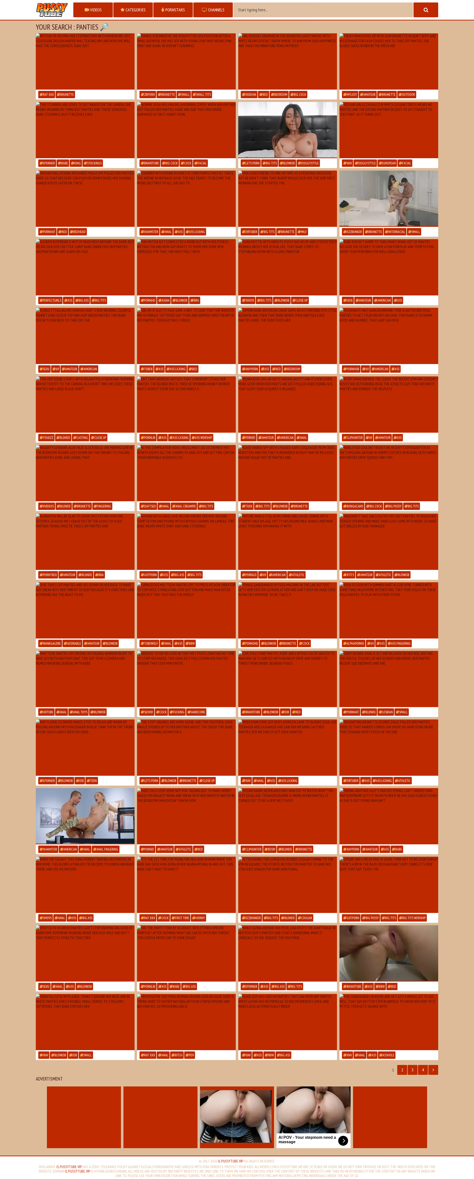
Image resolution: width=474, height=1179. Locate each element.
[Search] (426, 9)
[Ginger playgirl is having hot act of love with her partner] (85, 199)
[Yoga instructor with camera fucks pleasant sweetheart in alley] (388, 61)
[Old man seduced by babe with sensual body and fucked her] (287, 61)
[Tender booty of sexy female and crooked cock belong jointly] (85, 953)
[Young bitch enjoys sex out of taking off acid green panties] (85, 336)
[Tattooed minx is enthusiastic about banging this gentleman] (388, 953)
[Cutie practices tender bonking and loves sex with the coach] (388, 404)
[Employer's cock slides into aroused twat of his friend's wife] (287, 199)
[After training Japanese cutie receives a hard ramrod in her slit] (186, 267)
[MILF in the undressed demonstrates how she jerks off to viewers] (186, 542)
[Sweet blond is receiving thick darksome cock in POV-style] (85, 404)
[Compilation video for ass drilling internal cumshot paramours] (186, 473)
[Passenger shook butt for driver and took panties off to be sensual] (85, 747)
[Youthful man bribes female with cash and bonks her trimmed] (388, 816)
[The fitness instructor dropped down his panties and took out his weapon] (287, 885)
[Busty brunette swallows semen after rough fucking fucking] (388, 747)
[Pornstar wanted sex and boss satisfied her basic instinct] (388, 542)
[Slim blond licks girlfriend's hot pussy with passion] (388, 679)
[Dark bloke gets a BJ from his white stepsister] (186, 747)
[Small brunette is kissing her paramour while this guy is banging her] (388, 199)
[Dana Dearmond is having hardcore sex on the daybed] (388, 336)
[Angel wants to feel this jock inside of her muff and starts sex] (186, 61)
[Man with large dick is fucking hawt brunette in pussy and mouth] (186, 679)
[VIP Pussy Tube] (52, 9)
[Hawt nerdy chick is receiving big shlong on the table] (85, 61)
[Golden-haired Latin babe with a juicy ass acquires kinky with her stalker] (85, 885)
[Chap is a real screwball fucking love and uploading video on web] (85, 679)
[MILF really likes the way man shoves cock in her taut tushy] (186, 199)
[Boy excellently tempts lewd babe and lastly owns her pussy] (186, 816)
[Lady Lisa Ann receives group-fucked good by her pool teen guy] (287, 953)
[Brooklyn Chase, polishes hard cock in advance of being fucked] (287, 336)
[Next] (433, 1070)
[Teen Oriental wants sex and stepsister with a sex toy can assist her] (287, 267)
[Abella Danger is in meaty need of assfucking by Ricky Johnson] (287, 747)
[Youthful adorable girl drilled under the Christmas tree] (85, 610)
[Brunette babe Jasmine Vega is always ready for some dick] (186, 130)
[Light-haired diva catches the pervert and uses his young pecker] (186, 404)
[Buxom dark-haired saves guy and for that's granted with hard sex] (287, 473)
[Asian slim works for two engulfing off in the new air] (85, 1022)
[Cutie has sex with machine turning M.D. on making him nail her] (287, 610)
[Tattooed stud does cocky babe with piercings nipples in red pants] (186, 336)
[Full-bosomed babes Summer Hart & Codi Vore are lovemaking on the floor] (388, 610)
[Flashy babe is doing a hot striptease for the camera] (85, 130)
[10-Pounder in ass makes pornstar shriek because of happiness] (186, 610)
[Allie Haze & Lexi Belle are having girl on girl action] (85, 473)
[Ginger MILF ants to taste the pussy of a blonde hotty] (287, 816)
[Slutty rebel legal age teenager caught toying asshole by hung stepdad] (388, 1022)
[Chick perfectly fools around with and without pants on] (287, 679)
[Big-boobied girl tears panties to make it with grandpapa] (287, 542)
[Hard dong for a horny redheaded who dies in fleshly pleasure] (186, 885)
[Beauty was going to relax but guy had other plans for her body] (186, 1022)
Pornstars (174, 10)
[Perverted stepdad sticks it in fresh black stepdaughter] (388, 473)
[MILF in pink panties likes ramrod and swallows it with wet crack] (287, 130)
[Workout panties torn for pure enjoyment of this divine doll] (186, 953)
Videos (95, 10)
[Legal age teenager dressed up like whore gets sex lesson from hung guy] (388, 267)
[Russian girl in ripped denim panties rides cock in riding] (388, 885)
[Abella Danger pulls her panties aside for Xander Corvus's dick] (85, 816)
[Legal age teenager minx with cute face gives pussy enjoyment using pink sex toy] (85, 542)
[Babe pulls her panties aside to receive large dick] (287, 404)
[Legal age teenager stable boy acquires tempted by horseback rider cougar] (85, 267)
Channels (215, 10)
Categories (135, 10)
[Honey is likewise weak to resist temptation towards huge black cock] (287, 1022)
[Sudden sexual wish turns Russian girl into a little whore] (388, 130)
